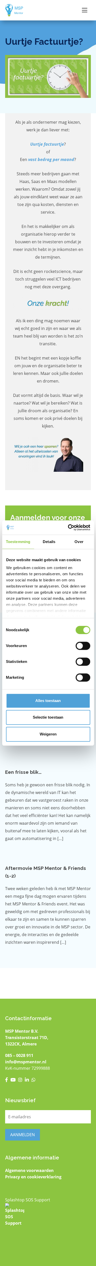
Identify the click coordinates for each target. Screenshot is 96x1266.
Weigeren (48, 734)
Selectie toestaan (48, 717)
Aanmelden (22, 1134)
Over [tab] (78, 541)
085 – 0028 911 (19, 1055)
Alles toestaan (48, 700)
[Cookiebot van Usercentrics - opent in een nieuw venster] (68, 527)
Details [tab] (49, 541)
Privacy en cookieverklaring (33, 1177)
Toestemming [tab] (18, 541)
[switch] (83, 646)
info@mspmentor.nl (25, 1062)
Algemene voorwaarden (29, 1170)
